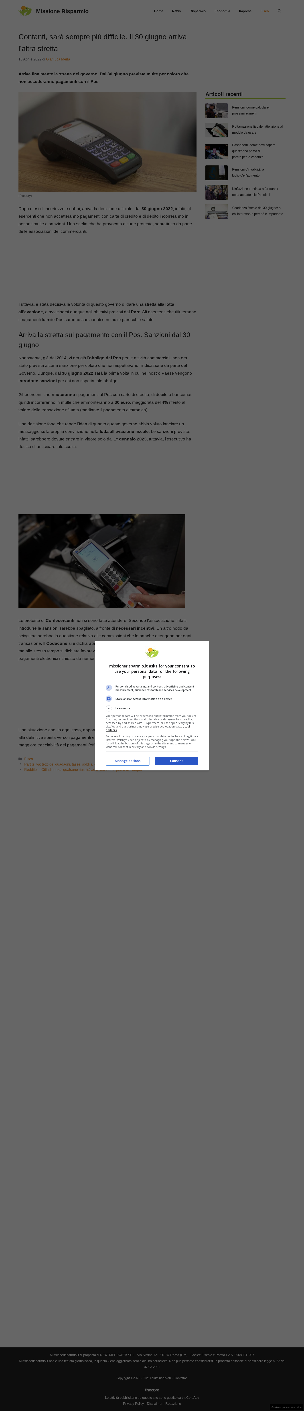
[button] (152, 708)
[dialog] (152, 705)
